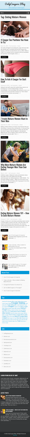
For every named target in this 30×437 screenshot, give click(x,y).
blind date (25, 301)
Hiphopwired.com (8, 342)
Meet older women (21, 318)
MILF (27, 318)
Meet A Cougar (19, 316)
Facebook (16, 313)
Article (18, 46)
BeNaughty (10, 301)
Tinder (19, 321)
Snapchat (10, 321)
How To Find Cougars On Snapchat (12, 277)
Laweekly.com (7, 363)
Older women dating (20, 319)
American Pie (4, 301)
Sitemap (15, 435)
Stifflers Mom (14, 321)
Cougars (11, 306)
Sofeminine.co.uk (8, 348)
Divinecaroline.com (8, 357)
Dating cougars (7, 311)
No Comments (12, 46)
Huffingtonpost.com (8, 333)
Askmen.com (7, 336)
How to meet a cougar (14, 314)
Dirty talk (12, 313)
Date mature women (7, 308)
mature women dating (10, 316)
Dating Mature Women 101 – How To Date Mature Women (15, 214)
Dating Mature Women (15, 311)
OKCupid (14, 319)
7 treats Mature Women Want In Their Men (14, 120)
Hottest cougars (21, 313)
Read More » (4, 57)
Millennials (4, 319)
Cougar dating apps (11, 304)
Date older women (16, 308)
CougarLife (6, 306)
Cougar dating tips (20, 304)
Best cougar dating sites (17, 301)
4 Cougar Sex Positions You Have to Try (14, 41)
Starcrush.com (7, 366)
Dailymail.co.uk (7, 351)
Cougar (9, 303)
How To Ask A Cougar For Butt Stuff (13, 80)
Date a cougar (24, 306)
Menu (2, 12)
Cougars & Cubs (17, 306)
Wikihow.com (7, 354)
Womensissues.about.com (10, 339)
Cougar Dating (18, 303)
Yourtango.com (7, 345)
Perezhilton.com (7, 360)
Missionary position (9, 319)
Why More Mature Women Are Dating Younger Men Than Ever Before (14, 167)
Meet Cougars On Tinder (12, 318)
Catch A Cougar (5, 303)
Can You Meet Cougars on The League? (13, 287)
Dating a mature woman (12, 310)
